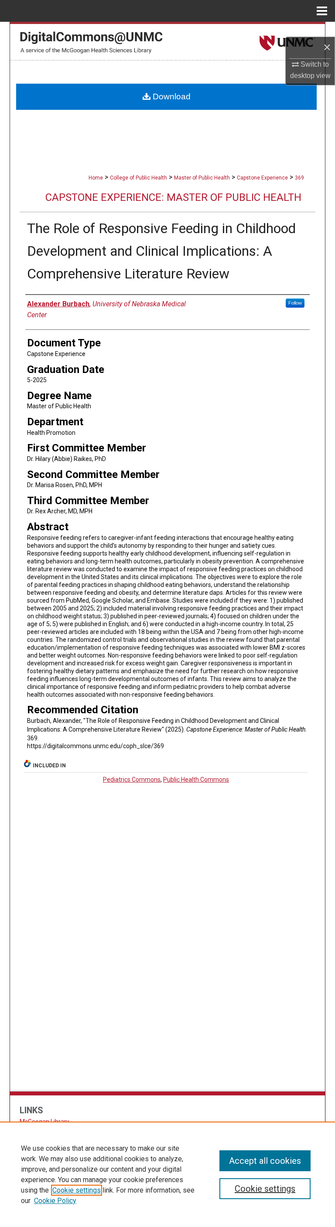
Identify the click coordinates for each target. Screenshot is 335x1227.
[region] (167, 1174)
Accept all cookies (265, 1161)
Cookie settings (76, 1190)
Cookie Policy (55, 1200)
